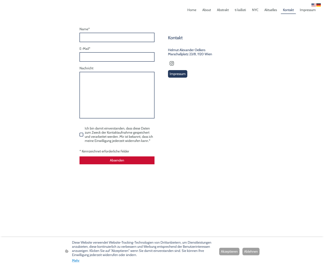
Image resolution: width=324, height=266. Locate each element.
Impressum (178, 74)
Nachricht (86, 68)
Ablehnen (251, 251)
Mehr (76, 260)
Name (85, 29)
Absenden (117, 160)
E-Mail (85, 49)
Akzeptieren (229, 251)
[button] (313, 4)
